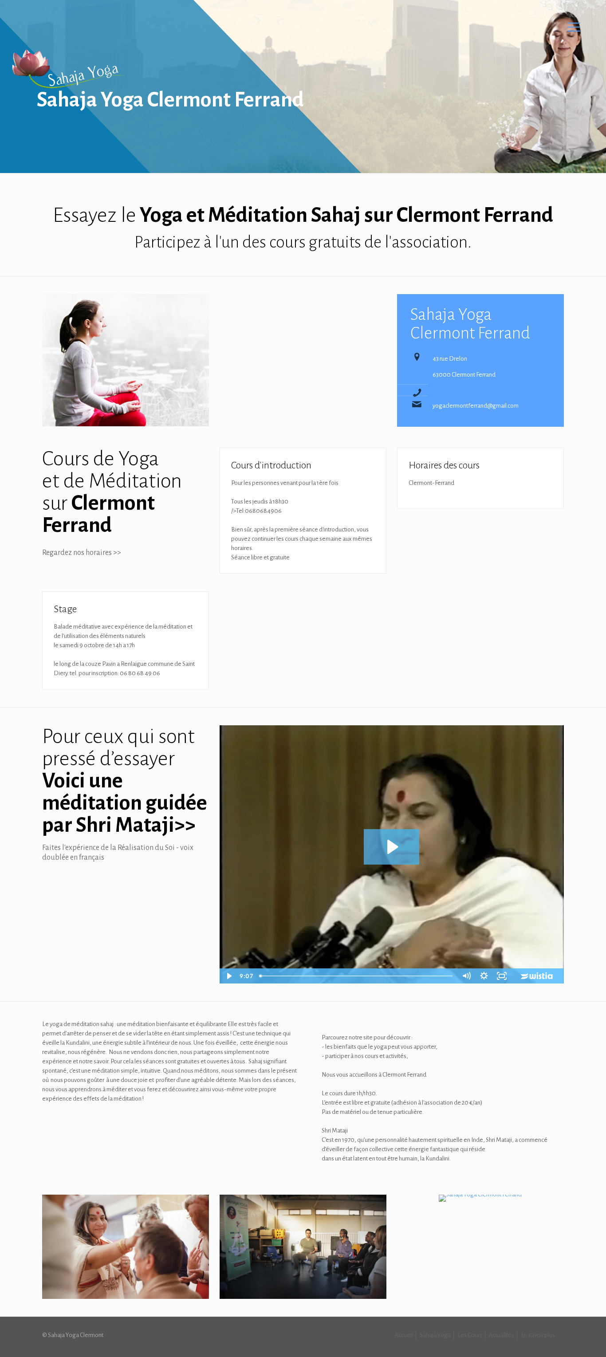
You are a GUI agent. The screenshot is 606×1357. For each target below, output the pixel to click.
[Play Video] (228, 975)
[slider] (356, 975)
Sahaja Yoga (435, 1335)
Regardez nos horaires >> (81, 553)
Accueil (403, 1335)
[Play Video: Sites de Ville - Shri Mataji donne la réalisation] (391, 847)
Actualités (501, 1335)
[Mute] (466, 975)
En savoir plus (538, 1335)
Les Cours (469, 1335)
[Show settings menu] (484, 975)
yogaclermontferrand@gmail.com (476, 405)
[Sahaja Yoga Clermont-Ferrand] (68, 69)
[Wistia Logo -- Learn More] (537, 975)
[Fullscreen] (502, 975)
